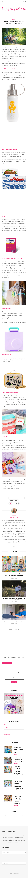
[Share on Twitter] (16, 503)
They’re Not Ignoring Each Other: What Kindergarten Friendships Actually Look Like (14, 575)
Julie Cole (14, 517)
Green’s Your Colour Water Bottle (9, 68)
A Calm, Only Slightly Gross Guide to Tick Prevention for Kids (14, 599)
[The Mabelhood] (14, 8)
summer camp (13, 500)
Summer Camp (7, 734)
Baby (5, 724)
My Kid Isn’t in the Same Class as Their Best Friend (19, 759)
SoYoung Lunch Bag (6, 354)
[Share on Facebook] (14, 503)
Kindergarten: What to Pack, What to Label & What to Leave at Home (18, 749)
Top (14, 875)
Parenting (14, 19)
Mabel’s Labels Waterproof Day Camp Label (12, 258)
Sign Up (14, 682)
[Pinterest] (19, 503)
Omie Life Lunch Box (6, 308)
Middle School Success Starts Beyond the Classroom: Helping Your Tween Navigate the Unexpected (18, 785)
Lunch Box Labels (8, 324)
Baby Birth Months (8, 727)
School (16, 754)
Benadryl (4, 216)
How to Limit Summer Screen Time (14, 621)
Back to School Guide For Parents (10, 731)
